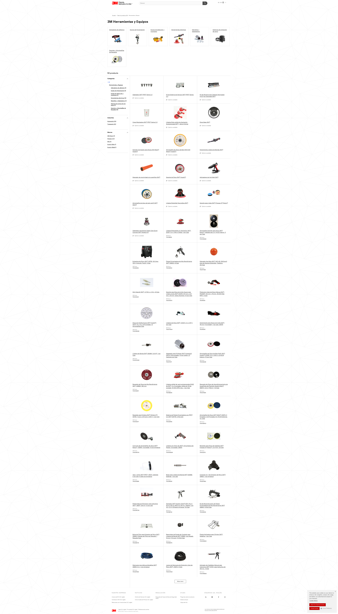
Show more (180, 581)
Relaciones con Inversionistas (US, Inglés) (122, 602)
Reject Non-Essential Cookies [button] (317, 604)
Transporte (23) (111, 124)
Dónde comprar (184, 599)
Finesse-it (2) (111, 138)
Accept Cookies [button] (314, 608)
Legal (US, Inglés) (122, 609)
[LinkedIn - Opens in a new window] (205, 597)
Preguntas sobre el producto (187, 597)
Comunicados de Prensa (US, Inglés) (144, 599)
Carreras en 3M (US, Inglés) (119, 599)
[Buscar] (205, 3)
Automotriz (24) (111, 121)
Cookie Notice (314, 600)
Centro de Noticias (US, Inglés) (142, 597)
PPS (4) (109, 141)
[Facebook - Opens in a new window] (218, 597)
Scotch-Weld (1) (111, 147)
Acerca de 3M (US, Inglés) (118, 597)
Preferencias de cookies (143, 609)
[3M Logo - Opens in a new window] (122, 3)
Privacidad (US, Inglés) (132, 609)
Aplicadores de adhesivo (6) (118, 88)
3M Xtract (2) (111, 136)
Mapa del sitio (183, 602)
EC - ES (220, 2)
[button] (326, 608)
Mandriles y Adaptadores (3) (119, 101)
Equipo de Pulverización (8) (118, 90)
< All (108, 82)
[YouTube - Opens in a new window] (212, 597)
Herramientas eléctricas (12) (118, 98)
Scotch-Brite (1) (111, 144)
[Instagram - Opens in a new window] (225, 597)
